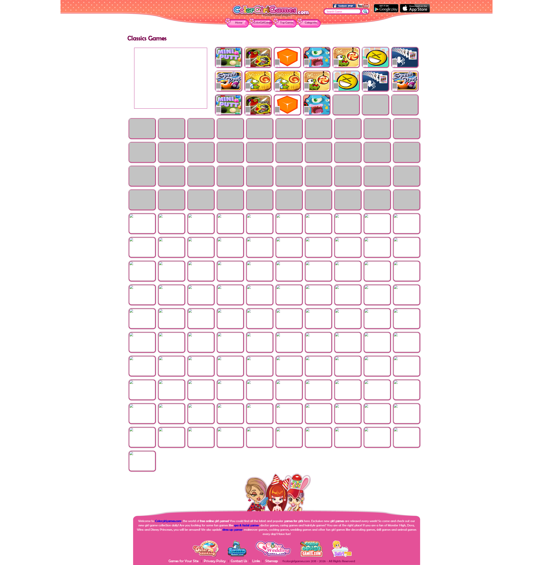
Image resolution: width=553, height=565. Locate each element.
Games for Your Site (183, 561)
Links (256, 561)
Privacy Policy (215, 561)
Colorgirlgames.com (168, 521)
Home (238, 22)
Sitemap (271, 561)
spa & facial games (246, 525)
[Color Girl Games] (271, 15)
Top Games (286, 22)
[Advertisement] (170, 78)
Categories (311, 22)
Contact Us (239, 561)
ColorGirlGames (263, 22)
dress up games (232, 529)
